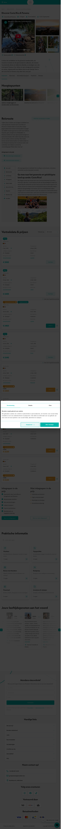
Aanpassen (29, 424)
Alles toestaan (49, 424)
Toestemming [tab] (10, 405)
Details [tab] (30, 405)
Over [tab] (50, 405)
